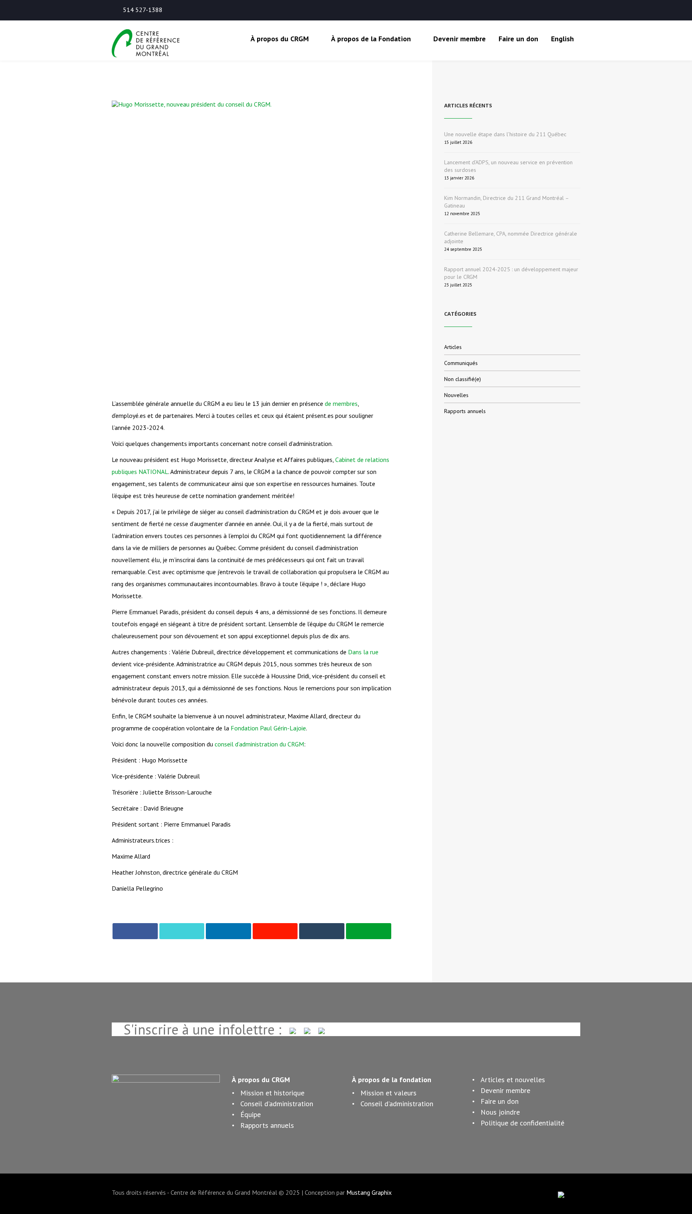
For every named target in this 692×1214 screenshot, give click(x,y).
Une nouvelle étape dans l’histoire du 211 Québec (505, 134)
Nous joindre (500, 1112)
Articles (453, 347)
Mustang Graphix (369, 1192)
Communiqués (461, 363)
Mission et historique (272, 1092)
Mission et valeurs (388, 1092)
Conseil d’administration (276, 1103)
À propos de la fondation (391, 1079)
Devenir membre (459, 38)
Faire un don (518, 38)
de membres (341, 403)
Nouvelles (456, 395)
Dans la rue (363, 652)
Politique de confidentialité (522, 1122)
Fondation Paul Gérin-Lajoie (268, 728)
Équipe (250, 1114)
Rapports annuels (465, 411)
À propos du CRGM (280, 38)
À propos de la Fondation (371, 38)
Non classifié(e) (462, 379)
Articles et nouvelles (513, 1079)
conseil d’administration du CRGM (259, 744)
